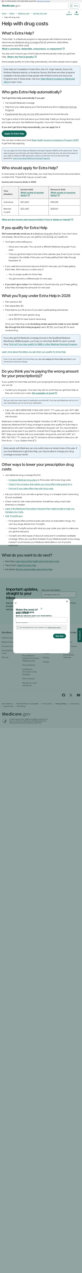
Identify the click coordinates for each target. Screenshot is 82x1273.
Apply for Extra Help (14, 133)
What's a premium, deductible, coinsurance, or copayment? (32, 48)
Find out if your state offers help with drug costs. (31, 488)
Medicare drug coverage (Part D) (30, 42)
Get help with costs (40, 13)
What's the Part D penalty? (20, 57)
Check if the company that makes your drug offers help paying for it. (40, 484)
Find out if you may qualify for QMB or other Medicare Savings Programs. (43, 344)
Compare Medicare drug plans (23, 480)
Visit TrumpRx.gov (13, 516)
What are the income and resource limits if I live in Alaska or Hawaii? (36, 219)
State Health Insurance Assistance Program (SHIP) (55, 140)
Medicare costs (23, 13)
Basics (12, 13)
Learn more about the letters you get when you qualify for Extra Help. (34, 352)
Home (4, 13)
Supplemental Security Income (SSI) (22, 114)
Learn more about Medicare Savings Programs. (31, 158)
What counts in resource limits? (63, 194)
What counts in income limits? (32, 194)
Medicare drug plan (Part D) (48, 233)
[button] (67, 601)
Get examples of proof (43, 393)
